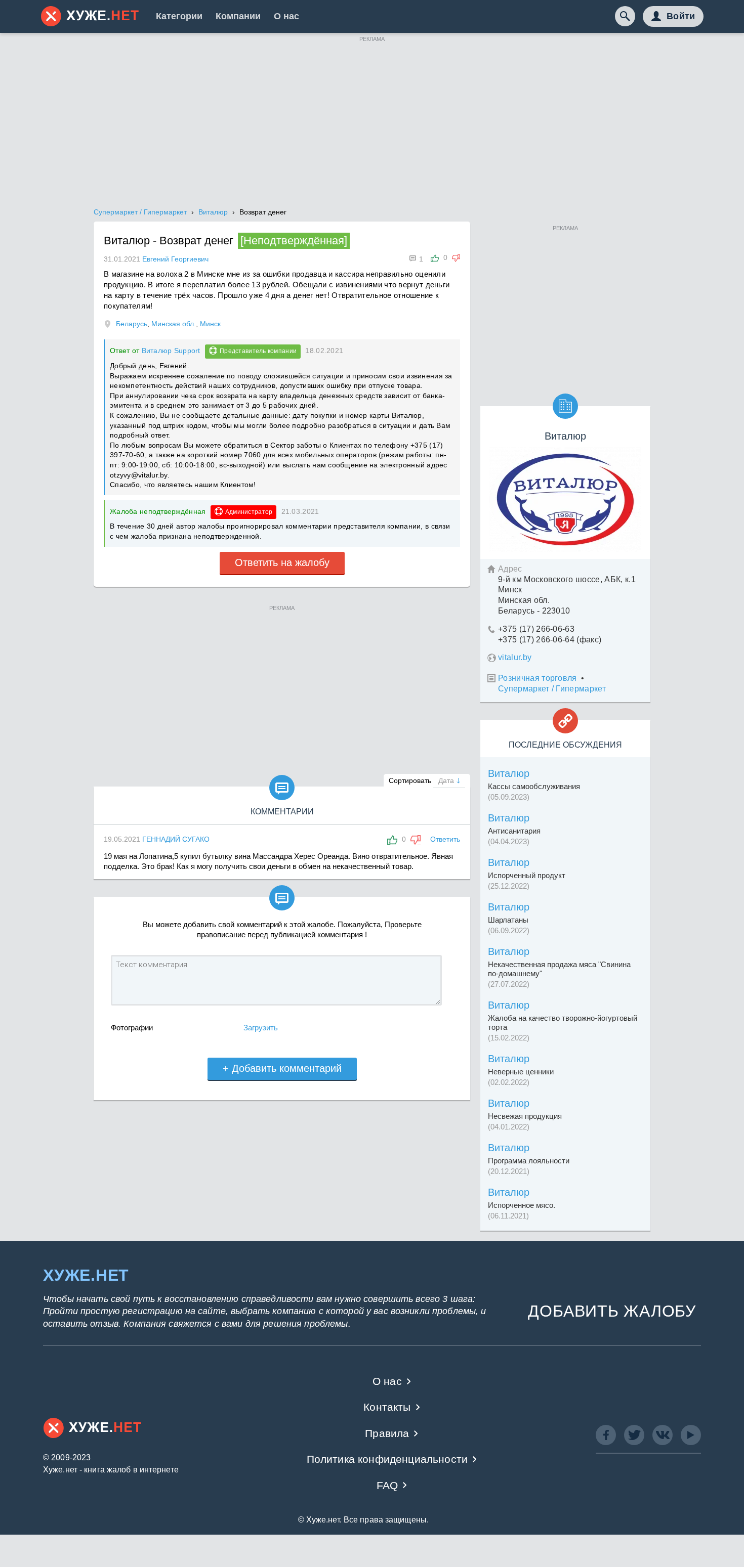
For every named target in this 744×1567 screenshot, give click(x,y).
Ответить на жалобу (282, 562)
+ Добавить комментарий (282, 1068)
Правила (387, 1433)
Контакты (386, 1407)
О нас (286, 16)
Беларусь (131, 324)
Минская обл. (173, 324)
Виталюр (508, 773)
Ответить (445, 839)
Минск (210, 324)
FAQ (387, 1485)
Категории (179, 16)
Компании (238, 16)
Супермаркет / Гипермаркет (552, 688)
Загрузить (260, 1027)
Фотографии (132, 1027)
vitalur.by (514, 657)
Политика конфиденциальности (387, 1459)
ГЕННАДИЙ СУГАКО (176, 839)
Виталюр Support (171, 350)
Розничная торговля (537, 678)
